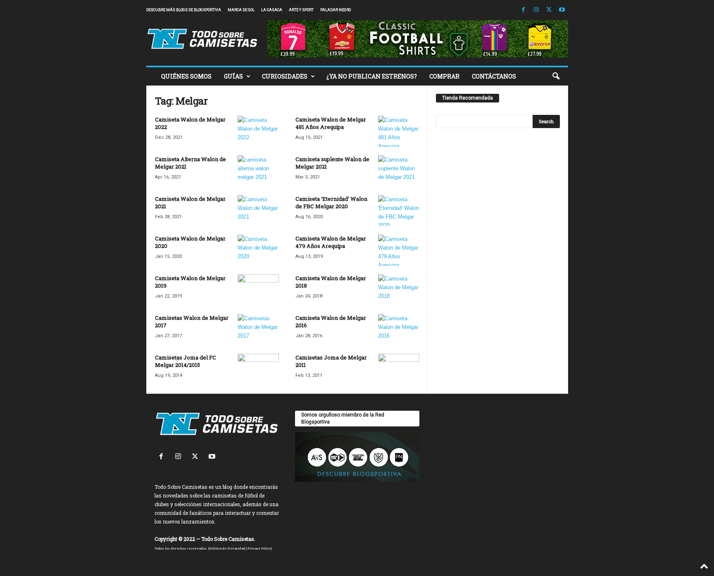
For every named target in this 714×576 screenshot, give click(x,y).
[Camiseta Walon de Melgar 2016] (398, 329)
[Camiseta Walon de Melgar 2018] (398, 289)
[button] (556, 76)
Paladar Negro (335, 10)
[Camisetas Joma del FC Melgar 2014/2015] (258, 369)
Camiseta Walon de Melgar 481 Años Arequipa (330, 123)
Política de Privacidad (227, 548)
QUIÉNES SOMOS (186, 76)
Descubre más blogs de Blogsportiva (183, 10)
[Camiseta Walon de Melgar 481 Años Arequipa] (398, 131)
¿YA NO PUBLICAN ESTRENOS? (371, 76)
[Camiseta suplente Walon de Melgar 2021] (398, 170)
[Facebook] (523, 10)
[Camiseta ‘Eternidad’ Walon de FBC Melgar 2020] (398, 210)
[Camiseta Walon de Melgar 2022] (258, 131)
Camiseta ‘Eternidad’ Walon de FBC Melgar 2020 (331, 202)
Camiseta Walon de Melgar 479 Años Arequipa (330, 242)
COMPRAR (444, 76)
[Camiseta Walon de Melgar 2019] (258, 289)
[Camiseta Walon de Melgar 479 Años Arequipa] (398, 250)
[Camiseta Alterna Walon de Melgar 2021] (258, 170)
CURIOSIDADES (284, 76)
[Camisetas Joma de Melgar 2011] (398, 369)
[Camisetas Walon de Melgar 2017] (258, 329)
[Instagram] (536, 10)
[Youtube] (562, 10)
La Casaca (271, 10)
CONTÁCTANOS (494, 76)
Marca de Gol (241, 10)
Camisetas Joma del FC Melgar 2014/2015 (185, 361)
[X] (549, 10)
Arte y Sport (301, 10)
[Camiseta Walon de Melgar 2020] (258, 250)
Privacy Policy (259, 548)
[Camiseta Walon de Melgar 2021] (258, 210)
